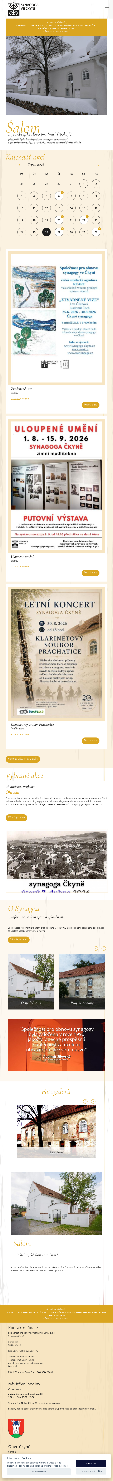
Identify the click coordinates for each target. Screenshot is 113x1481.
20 (59, 220)
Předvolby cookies (39, 1472)
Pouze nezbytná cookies (91, 1471)
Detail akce (90, 404)
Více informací (16, 817)
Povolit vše (91, 1463)
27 (59, 232)
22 (83, 220)
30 (96, 232)
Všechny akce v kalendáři (23, 759)
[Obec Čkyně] (16, 1439)
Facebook (12, 1366)
